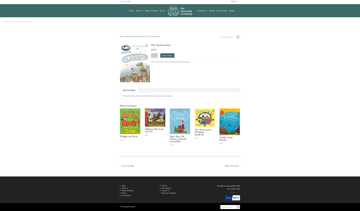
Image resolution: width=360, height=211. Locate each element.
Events (162, 11)
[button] (146, 46)
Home (131, 11)
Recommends (222, 11)
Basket (231, 11)
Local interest (202, 11)
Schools (212, 11)
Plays (146, 36)
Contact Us (165, 190)
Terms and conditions (169, 193)
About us (139, 11)
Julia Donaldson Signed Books (134, 36)
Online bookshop (151, 11)
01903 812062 (125, 1)
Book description (129, 90)
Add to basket (167, 55)
